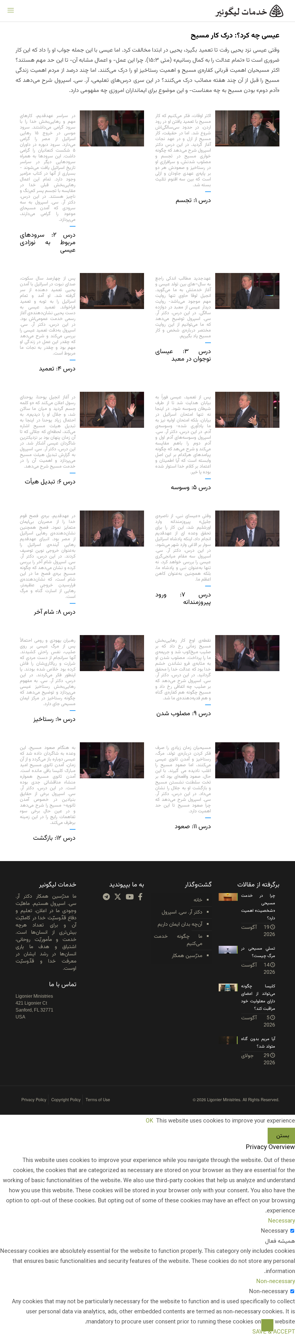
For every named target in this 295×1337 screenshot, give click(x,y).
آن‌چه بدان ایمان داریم (180, 924)
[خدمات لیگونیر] (249, 11)
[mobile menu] (11, 11)
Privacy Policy (33, 1099)
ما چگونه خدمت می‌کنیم (178, 940)
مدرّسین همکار (187, 956)
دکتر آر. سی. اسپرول (182, 912)
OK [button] (149, 1121)
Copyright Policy (66, 1099)
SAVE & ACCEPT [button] (273, 1332)
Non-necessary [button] (275, 1281)
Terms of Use (98, 1099)
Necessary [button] (281, 1221)
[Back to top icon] (267, 1325)
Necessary (274, 1231)
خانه (198, 900)
